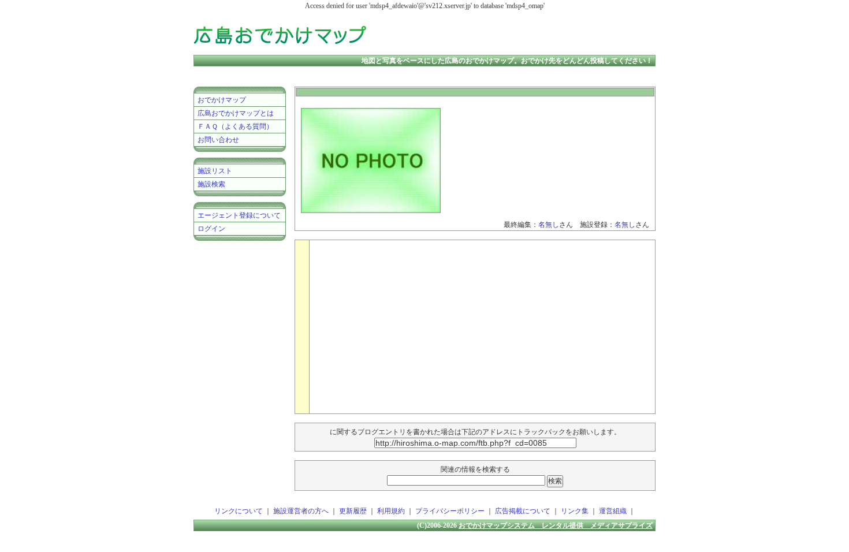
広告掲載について (522, 511)
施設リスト (215, 171)
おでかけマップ (222, 100)
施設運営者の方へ (301, 511)
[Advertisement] (519, 34)
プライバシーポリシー (450, 511)
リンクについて (238, 511)
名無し (548, 225)
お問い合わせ (218, 140)
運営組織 (613, 511)
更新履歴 (353, 511)
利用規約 (391, 511)
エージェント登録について (239, 215)
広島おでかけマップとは (236, 113)
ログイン (211, 229)
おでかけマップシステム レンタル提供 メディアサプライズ (556, 525)
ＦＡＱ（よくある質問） (235, 126)
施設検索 (211, 184)
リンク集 (575, 511)
